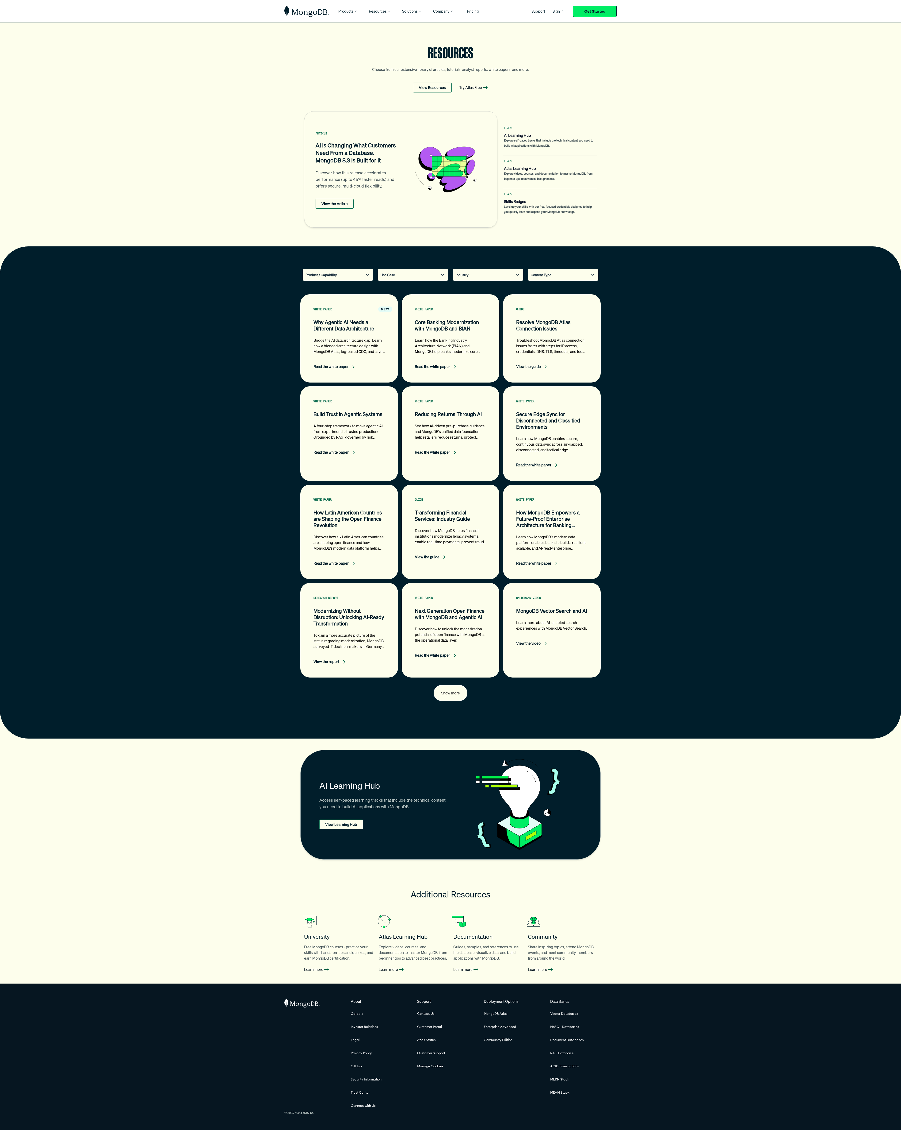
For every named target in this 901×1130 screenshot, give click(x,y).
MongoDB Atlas (496, 1013)
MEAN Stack (559, 1092)
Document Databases (567, 1040)
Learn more (313, 969)
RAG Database (561, 1053)
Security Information (366, 1079)
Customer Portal (429, 1027)
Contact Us (426, 1013)
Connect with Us (363, 1105)
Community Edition (498, 1040)
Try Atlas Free (470, 87)
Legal (355, 1040)
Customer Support (431, 1053)
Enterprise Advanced (500, 1027)
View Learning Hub (341, 824)
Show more (450, 693)
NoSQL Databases (564, 1027)
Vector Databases (564, 1013)
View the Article (334, 204)
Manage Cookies (430, 1066)
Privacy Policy (361, 1053)
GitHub (356, 1066)
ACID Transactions (564, 1066)
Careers (357, 1013)
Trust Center (360, 1092)
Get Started (594, 11)
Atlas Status (426, 1040)
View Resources (432, 87)
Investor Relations (364, 1027)
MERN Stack (559, 1079)
